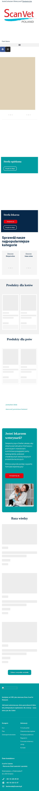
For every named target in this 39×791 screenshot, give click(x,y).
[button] (19, 45)
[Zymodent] (10, 114)
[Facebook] (2, 49)
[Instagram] (7, 49)
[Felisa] (28, 115)
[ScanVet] (19, 16)
